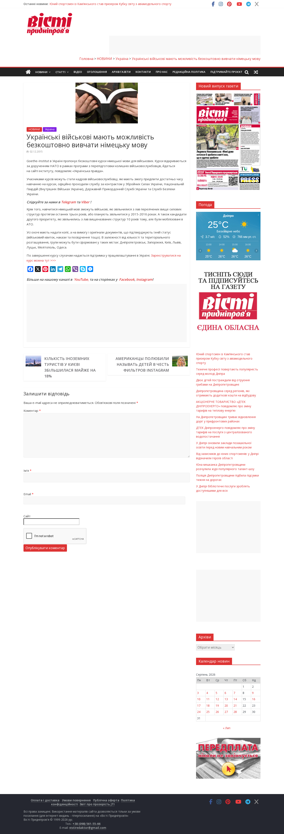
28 (235, 712)
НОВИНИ (34, 129)
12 (217, 699)
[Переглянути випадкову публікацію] (256, 72)
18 (208, 705)
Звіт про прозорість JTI (97, 804)
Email (28, 494)
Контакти (143, 72)
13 (226, 699)
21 (235, 705)
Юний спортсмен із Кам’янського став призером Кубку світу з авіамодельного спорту (110, 4)
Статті (60, 72)
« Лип (226, 728)
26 (217, 712)
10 (198, 699)
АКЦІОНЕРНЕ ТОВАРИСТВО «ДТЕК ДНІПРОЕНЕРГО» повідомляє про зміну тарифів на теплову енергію (223, 406)
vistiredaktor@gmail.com (87, 828)
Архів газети (121, 72)
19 (217, 705)
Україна (49, 129)
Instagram (144, 279)
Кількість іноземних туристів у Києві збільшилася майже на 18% (70, 367)
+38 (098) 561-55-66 (86, 824)
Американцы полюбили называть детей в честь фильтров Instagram (142, 364)
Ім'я (27, 470)
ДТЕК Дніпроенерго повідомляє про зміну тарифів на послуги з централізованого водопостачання (225, 432)
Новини (41, 72)
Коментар (32, 410)
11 (208, 699)
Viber (85, 202)
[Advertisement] (185, 45)
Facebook (127, 279)
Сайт (27, 516)
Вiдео (78, 72)
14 (235, 699)
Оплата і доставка (45, 800)
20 (226, 705)
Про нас (162, 72)
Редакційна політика (189, 72)
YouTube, (81, 279)
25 (208, 712)
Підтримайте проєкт (226, 72)
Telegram (68, 202)
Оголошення (97, 72)
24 (198, 712)
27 (226, 712)
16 (253, 699)
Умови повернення (76, 800)
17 (198, 705)
